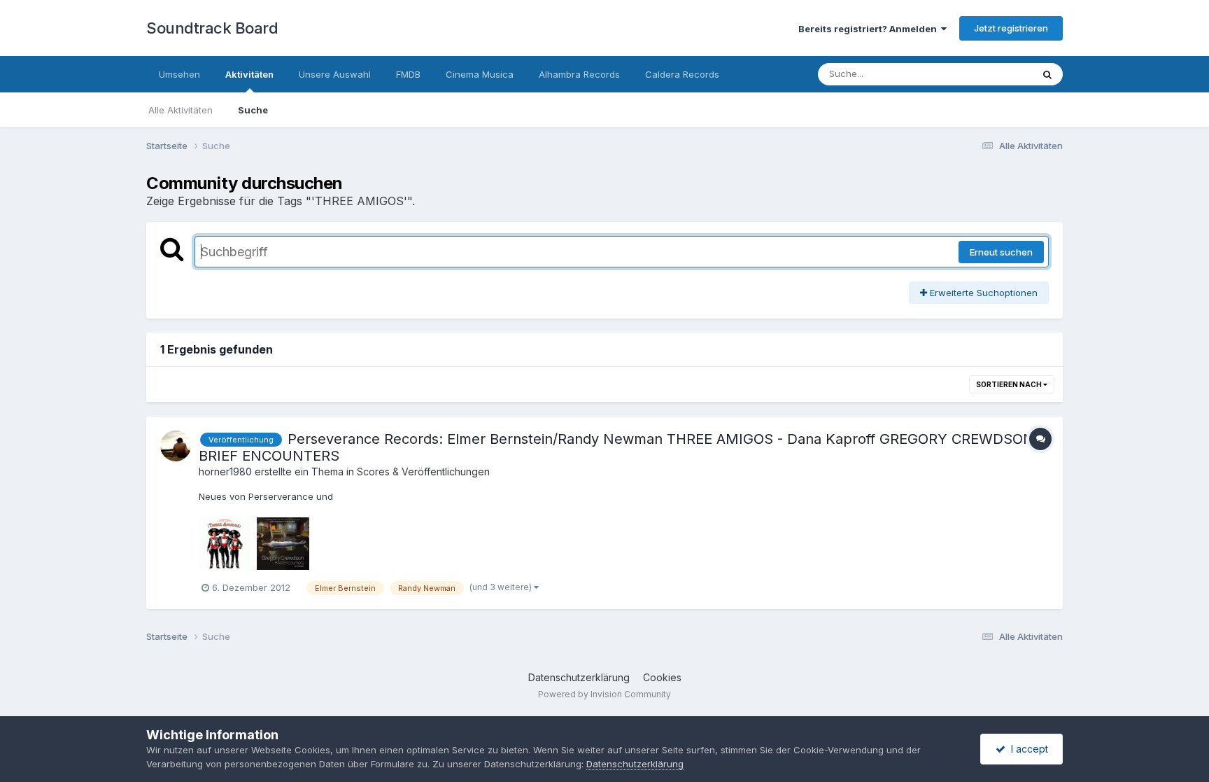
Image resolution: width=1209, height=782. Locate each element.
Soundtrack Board (212, 28)
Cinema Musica (480, 74)
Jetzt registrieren (1011, 28)
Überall (998, 74)
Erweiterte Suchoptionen (982, 292)
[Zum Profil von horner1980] (175, 446)
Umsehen (179, 74)
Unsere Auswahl (335, 74)
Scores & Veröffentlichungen (423, 471)
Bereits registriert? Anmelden (869, 28)
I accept (1026, 749)
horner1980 (225, 471)
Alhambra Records (579, 74)
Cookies (662, 677)
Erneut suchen (1001, 252)
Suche (253, 110)
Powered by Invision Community (604, 694)
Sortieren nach (1009, 384)
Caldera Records (682, 74)
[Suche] (1047, 74)
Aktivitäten (249, 74)
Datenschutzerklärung (579, 677)
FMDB (408, 74)
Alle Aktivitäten (180, 110)
